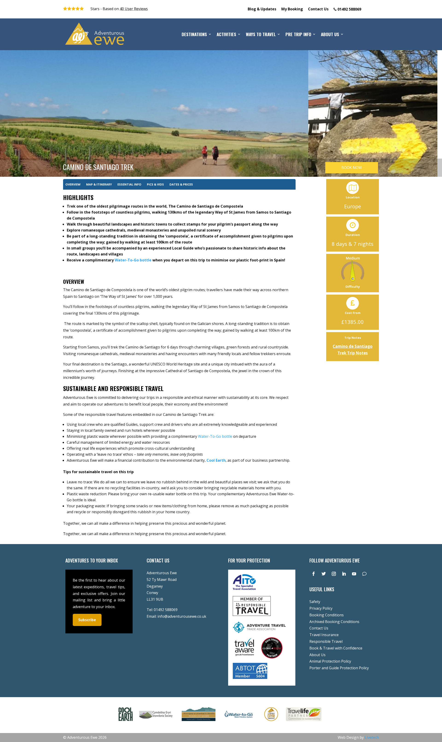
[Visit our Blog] (364, 574)
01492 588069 (165, 609)
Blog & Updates (262, 9)
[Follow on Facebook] (313, 574)
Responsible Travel (326, 641)
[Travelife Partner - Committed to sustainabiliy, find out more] (303, 722)
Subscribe (87, 619)
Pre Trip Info (298, 34)
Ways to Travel (261, 34)
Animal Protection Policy (330, 661)
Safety (314, 601)
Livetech (372, 737)
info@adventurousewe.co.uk (181, 616)
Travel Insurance (324, 634)
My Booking (292, 9)
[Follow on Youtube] (354, 574)
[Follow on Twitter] (324, 574)
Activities (226, 34)
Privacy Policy (320, 608)
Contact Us (318, 9)
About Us (330, 34)
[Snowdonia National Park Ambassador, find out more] (271, 722)
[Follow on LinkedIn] (344, 574)
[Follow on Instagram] (334, 574)
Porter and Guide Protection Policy (339, 667)
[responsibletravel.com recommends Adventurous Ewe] (252, 614)
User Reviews (134, 8)
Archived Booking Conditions (334, 621)
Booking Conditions (326, 614)
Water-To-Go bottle (133, 260)
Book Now (351, 167)
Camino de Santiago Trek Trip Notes (352, 350)
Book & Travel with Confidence (335, 648)
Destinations (194, 34)
